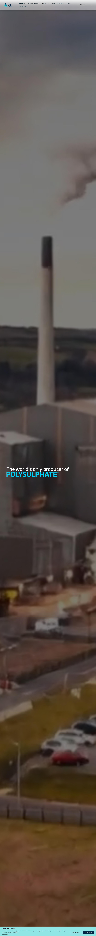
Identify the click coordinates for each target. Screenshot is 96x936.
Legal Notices (23, 6)
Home (21, 3)
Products (44, 3)
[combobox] (85, 5)
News (53, 3)
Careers (68, 3)
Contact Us (60, 3)
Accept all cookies (88, 932)
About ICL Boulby (33, 3)
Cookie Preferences (76, 932)
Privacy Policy (5, 934)
